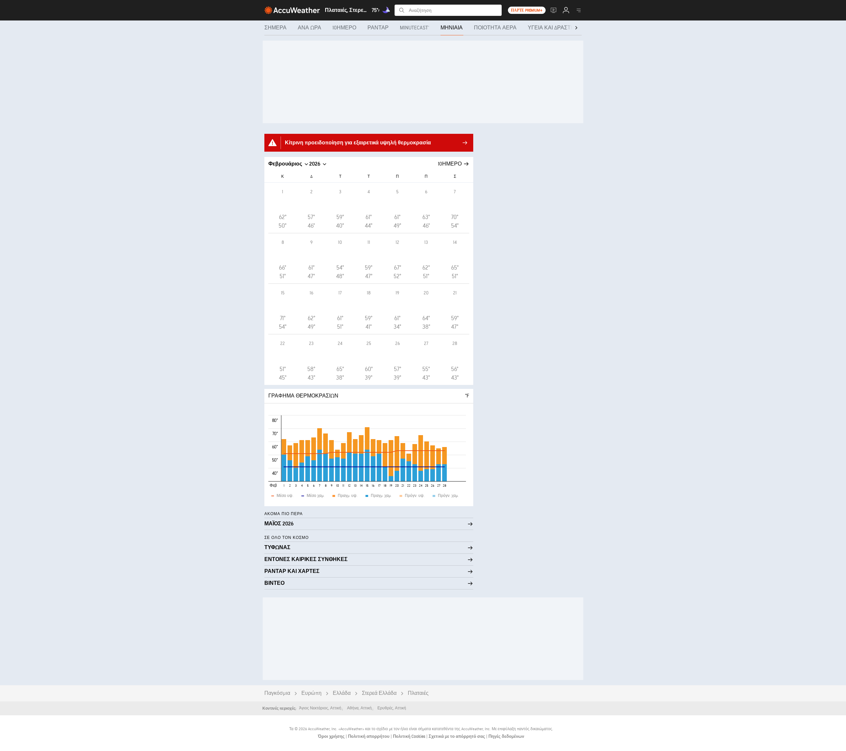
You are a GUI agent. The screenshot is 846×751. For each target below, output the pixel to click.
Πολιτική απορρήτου (369, 736)
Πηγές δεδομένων (506, 736)
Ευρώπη (311, 693)
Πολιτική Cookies (409, 736)
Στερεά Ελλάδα (379, 693)
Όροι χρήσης (332, 736)
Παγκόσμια (277, 693)
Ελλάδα (342, 693)
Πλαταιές (418, 693)
